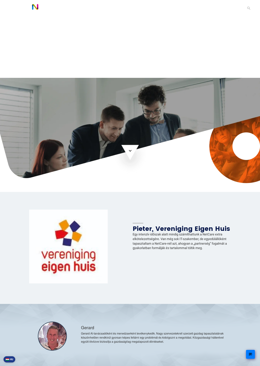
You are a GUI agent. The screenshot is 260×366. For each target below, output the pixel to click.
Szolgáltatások (189, 8)
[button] (249, 8)
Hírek (213, 8)
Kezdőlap (141, 8)
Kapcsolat (232, 8)
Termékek (163, 8)
